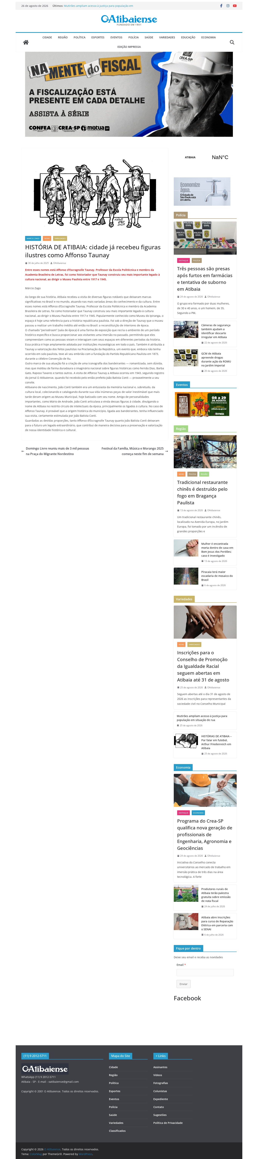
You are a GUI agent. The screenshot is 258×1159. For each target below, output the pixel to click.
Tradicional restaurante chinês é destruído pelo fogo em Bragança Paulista (202, 492)
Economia (208, 37)
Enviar (184, 984)
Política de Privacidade (168, 1123)
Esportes (97, 37)
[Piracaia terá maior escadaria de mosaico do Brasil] (186, 579)
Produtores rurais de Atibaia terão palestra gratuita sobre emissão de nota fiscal (215, 895)
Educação (188, 37)
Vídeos (157, 1075)
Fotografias (160, 1083)
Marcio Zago (33, 238)
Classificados (117, 1131)
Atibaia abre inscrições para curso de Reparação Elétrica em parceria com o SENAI (217, 923)
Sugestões (160, 1115)
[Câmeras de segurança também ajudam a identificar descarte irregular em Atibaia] (186, 334)
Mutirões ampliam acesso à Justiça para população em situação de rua (202, 718)
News (47, 238)
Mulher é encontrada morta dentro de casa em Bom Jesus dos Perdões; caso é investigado (217, 549)
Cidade (47, 37)
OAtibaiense (59, 263)
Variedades (167, 37)
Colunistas (160, 1091)
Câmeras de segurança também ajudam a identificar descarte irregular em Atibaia (215, 331)
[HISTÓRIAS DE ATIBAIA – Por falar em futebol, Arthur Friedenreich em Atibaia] (186, 745)
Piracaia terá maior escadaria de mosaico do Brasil (217, 576)
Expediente (160, 1099)
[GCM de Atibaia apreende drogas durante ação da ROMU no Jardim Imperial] (186, 362)
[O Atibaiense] (25, 42)
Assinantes (160, 1067)
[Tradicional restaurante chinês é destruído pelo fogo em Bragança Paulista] (205, 451)
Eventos (116, 37)
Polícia (133, 37)
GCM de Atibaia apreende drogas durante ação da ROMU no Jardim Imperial (216, 359)
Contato (158, 1107)
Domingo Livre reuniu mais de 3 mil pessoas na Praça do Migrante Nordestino (57, 451)
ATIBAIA (205, 157)
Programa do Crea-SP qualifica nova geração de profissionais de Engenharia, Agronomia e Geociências (204, 834)
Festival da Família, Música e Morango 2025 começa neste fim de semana (133, 451)
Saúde (149, 37)
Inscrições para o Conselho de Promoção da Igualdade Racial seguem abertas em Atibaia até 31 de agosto (203, 666)
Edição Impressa (129, 47)
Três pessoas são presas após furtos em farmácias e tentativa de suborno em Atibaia (205, 278)
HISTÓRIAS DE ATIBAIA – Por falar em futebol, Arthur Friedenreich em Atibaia (216, 742)
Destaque (183, 260)
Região (63, 37)
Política (79, 37)
